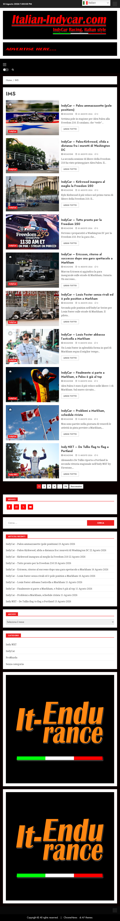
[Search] (13, 70)
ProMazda (11, 657)
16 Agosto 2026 (85, 267)
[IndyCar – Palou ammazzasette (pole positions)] (32, 117)
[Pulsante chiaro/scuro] (6, 69)
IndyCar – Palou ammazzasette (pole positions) (86, 108)
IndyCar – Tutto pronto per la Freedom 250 (81, 222)
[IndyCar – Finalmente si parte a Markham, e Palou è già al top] (32, 384)
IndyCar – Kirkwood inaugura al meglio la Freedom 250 (83, 184)
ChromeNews (70, 917)
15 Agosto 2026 (85, 343)
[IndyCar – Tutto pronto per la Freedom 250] (32, 231)
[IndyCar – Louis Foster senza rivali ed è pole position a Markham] (32, 308)
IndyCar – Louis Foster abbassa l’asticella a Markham (83, 336)
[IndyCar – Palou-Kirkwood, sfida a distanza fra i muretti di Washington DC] (32, 155)
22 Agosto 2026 (85, 154)
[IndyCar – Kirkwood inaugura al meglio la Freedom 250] (32, 193)
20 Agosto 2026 (85, 228)
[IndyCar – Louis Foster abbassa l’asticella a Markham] (32, 346)
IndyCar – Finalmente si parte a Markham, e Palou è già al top (82, 375)
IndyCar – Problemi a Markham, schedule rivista (83, 413)
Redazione (68, 114)
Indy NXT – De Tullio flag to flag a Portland (85, 449)
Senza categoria (15, 664)
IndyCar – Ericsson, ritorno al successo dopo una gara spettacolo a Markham (87, 258)
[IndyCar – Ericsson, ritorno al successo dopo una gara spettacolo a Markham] (32, 270)
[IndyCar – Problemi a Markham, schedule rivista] (32, 422)
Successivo (76, 486)
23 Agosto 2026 (85, 114)
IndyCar (12, 131)
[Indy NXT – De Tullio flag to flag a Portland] (32, 460)
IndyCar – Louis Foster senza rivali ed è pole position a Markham (87, 296)
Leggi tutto (70, 129)
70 (65, 486)
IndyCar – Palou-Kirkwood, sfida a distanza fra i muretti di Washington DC (85, 146)
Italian (92, 2)
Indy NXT (13, 474)
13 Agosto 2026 (85, 455)
